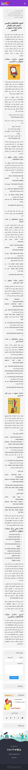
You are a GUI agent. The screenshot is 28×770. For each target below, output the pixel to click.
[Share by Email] (22, 718)
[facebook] (18, 750)
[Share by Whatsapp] (18, 718)
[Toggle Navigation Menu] (24, 3)
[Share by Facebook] (14, 718)
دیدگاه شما (20, 664)
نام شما (21, 657)
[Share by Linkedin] (7, 718)
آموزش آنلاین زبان (19, 11)
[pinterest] (12, 750)
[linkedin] (10, 750)
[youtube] (20, 750)
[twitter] (16, 750)
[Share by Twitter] (11, 718)
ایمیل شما (10, 657)
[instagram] (8, 750)
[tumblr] (13, 750)
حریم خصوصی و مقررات (14, 754)
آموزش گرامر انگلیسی (16, 12)
